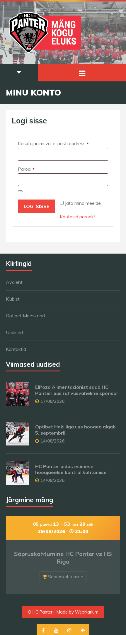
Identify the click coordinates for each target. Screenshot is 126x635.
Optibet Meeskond (25, 315)
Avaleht (14, 282)
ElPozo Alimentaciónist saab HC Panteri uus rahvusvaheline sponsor (76, 390)
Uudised (14, 332)
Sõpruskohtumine (65, 576)
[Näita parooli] (20, 191)
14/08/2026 (52, 441)
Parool (34, 169)
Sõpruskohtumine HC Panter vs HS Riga (63, 557)
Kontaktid (16, 349)
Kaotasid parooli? (78, 217)
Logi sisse (36, 206)
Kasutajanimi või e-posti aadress (61, 143)
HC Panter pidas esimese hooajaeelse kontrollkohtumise (71, 469)
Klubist (13, 298)
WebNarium (86, 612)
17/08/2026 (52, 401)
